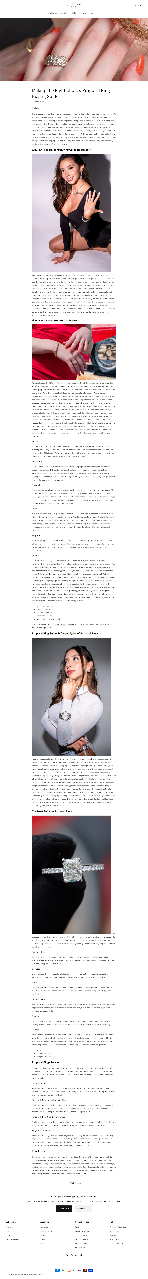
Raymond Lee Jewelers (82, 1142)
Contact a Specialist (83, 1231)
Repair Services (81, 1243)
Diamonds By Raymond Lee (20, 1274)
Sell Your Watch (81, 1235)
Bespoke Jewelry (81, 1247)
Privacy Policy (115, 1239)
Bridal (8, 1235)
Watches (9, 1227)
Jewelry (9, 1231)
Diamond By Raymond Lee (63, 624)
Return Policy (115, 1231)
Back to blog (76, 1183)
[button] (8, 5)
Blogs (42, 1235)
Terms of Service (116, 1243)
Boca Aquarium (46, 1231)
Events (43, 1239)
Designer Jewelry (12, 1239)
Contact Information (118, 1227)
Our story (44, 1227)
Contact (43, 1243)
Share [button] (36, 108)
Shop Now (64, 1209)
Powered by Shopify (35, 1274)
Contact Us (83, 1209)
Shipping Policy (116, 1235)
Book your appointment (84, 1227)
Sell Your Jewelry (81, 1239)
